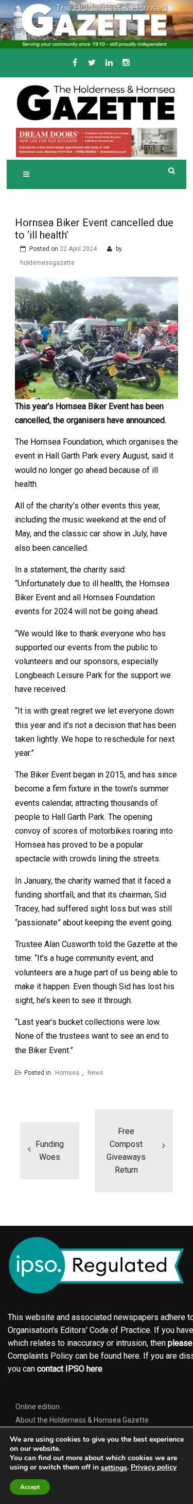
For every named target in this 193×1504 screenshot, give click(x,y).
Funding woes (50, 1150)
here (131, 1356)
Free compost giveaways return (126, 1150)
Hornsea (67, 1072)
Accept (30, 1487)
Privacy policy (154, 1467)
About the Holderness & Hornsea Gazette (82, 1420)
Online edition (37, 1406)
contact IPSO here (69, 1369)
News (95, 1072)
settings (114, 1468)
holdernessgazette (47, 262)
